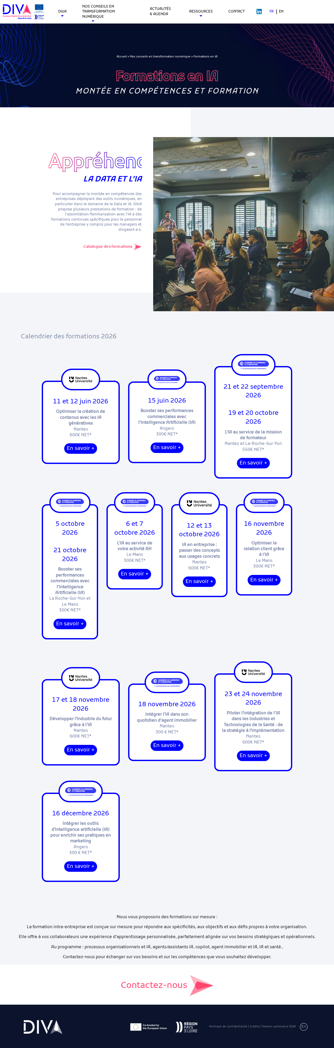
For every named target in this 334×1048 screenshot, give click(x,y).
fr (272, 11)
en (281, 11)
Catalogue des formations (108, 246)
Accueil (122, 56)
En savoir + (80, 448)
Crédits (255, 1026)
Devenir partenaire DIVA (279, 1026)
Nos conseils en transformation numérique (160, 56)
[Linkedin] (259, 11)
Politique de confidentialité (228, 1026)
